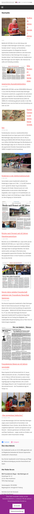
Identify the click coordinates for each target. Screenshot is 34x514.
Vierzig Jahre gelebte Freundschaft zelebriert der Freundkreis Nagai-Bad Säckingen (15, 295)
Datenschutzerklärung (17, 511)
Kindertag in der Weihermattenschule (15, 176)
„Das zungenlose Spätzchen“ (12, 415)
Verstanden (17, 506)
